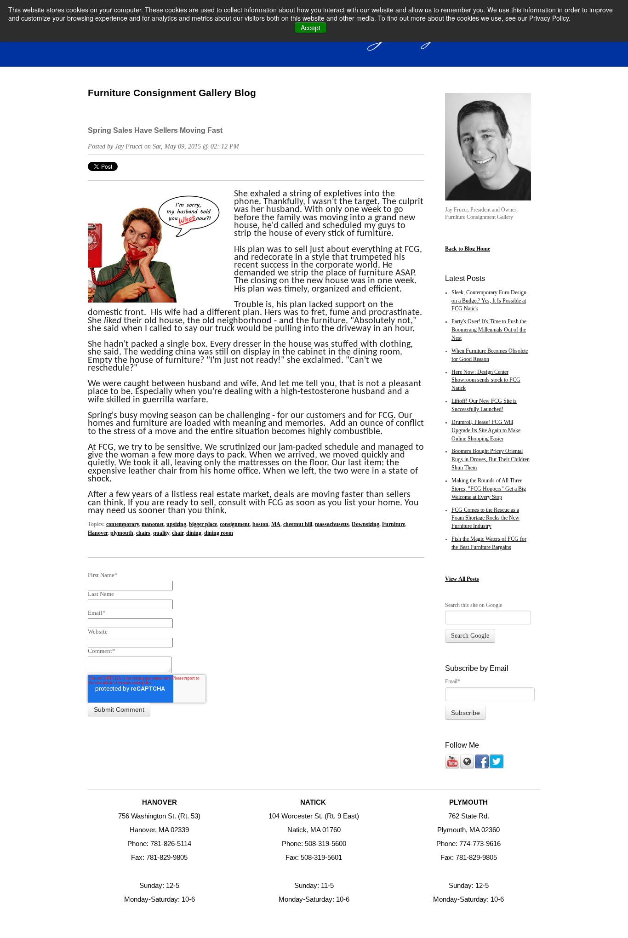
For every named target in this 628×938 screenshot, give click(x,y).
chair (177, 533)
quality (161, 533)
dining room (218, 533)
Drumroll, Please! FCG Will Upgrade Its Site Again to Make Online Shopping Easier (485, 430)
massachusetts (332, 524)
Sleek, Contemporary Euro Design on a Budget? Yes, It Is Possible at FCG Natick (488, 301)
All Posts (468, 579)
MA (275, 524)
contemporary (122, 524)
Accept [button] (310, 27)
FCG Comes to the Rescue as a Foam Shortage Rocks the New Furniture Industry (485, 518)
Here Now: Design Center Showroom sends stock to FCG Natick (485, 380)
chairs (143, 533)
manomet (153, 524)
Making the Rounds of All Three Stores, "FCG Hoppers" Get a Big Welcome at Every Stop (488, 489)
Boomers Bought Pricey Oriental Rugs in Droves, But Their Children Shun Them (490, 459)
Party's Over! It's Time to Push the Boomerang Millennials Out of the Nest (488, 330)
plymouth (121, 533)
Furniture (393, 524)
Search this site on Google (473, 605)
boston (260, 524)
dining (193, 533)
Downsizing (365, 524)
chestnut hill (297, 524)
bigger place (203, 524)
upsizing (176, 524)
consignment (235, 524)
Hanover (98, 533)
